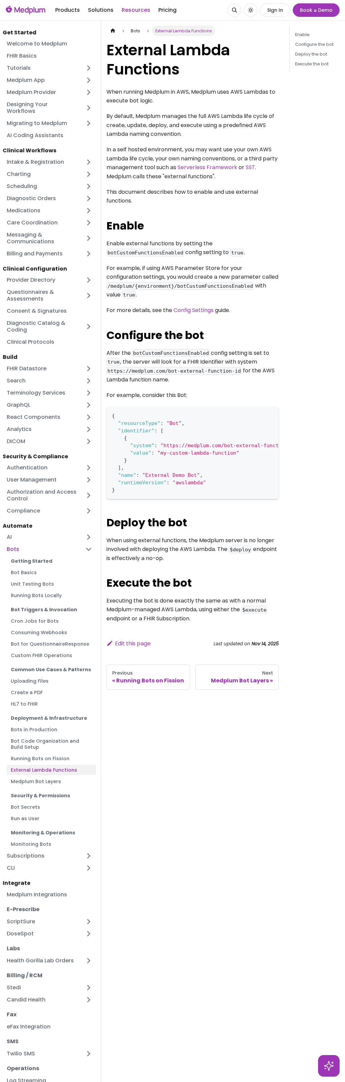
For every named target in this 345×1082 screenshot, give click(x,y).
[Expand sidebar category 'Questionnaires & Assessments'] (88, 295)
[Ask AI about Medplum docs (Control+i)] (329, 1066)
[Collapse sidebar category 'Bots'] (88, 549)
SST (250, 167)
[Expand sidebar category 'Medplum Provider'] (88, 92)
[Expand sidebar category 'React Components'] (88, 417)
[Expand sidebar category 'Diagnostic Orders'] (88, 198)
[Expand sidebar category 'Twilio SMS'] (88, 1053)
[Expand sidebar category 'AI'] (88, 537)
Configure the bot (314, 44)
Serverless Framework (207, 167)
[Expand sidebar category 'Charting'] (88, 174)
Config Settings (194, 310)
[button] (49, 326)
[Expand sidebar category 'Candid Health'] (88, 999)
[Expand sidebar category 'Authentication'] (88, 467)
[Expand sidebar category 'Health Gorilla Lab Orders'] (88, 960)
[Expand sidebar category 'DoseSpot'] (88, 933)
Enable (302, 34)
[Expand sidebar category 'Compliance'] (88, 510)
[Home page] (112, 31)
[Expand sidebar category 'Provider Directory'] (88, 280)
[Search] (234, 10)
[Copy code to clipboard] (270, 415)
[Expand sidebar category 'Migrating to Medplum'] (88, 123)
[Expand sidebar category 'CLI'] (88, 868)
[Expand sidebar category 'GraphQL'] (88, 405)
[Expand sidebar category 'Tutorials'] (88, 68)
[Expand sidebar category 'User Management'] (88, 479)
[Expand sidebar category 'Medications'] (88, 210)
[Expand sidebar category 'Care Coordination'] (88, 222)
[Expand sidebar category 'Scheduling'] (88, 186)
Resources (136, 10)
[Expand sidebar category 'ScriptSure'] (88, 921)
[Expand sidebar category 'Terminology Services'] (88, 393)
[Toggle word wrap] (258, 415)
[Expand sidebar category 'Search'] (88, 380)
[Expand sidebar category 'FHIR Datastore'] (88, 368)
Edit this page (133, 643)
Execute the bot (311, 64)
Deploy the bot (311, 54)
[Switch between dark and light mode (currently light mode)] (250, 10)
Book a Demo (316, 10)
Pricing (167, 10)
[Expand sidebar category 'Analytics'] (88, 429)
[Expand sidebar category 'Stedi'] (88, 987)
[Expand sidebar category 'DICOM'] (88, 441)
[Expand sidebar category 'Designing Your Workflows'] (88, 108)
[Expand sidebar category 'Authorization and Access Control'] (88, 495)
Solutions (101, 10)
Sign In (275, 10)
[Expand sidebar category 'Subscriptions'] (88, 856)
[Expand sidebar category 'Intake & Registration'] (88, 162)
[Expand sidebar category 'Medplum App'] (88, 80)
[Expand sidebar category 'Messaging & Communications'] (88, 238)
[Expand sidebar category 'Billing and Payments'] (88, 253)
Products (67, 10)
